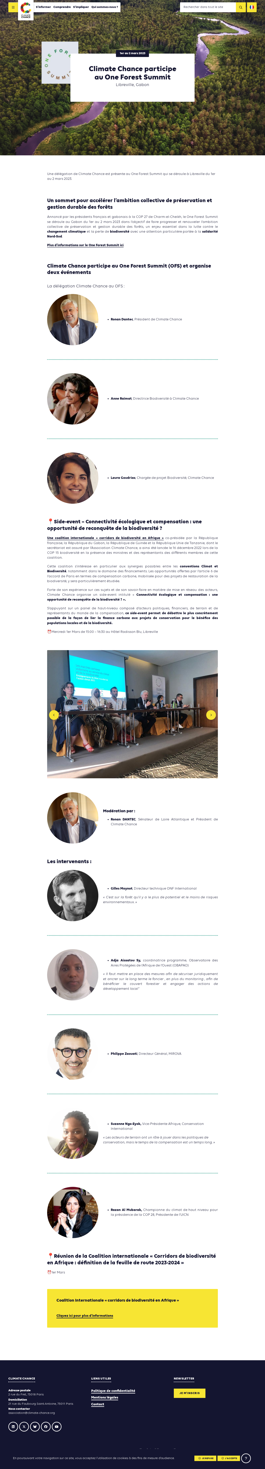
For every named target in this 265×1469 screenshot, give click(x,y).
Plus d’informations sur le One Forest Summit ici (85, 245)
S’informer (43, 7)
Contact (97, 1404)
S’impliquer (81, 7)
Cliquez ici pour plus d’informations (84, 1316)
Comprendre (62, 7)
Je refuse (207, 1458)
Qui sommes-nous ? (104, 7)
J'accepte (231, 1458)
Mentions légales (104, 1398)
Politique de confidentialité (113, 1391)
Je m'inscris (189, 1393)
